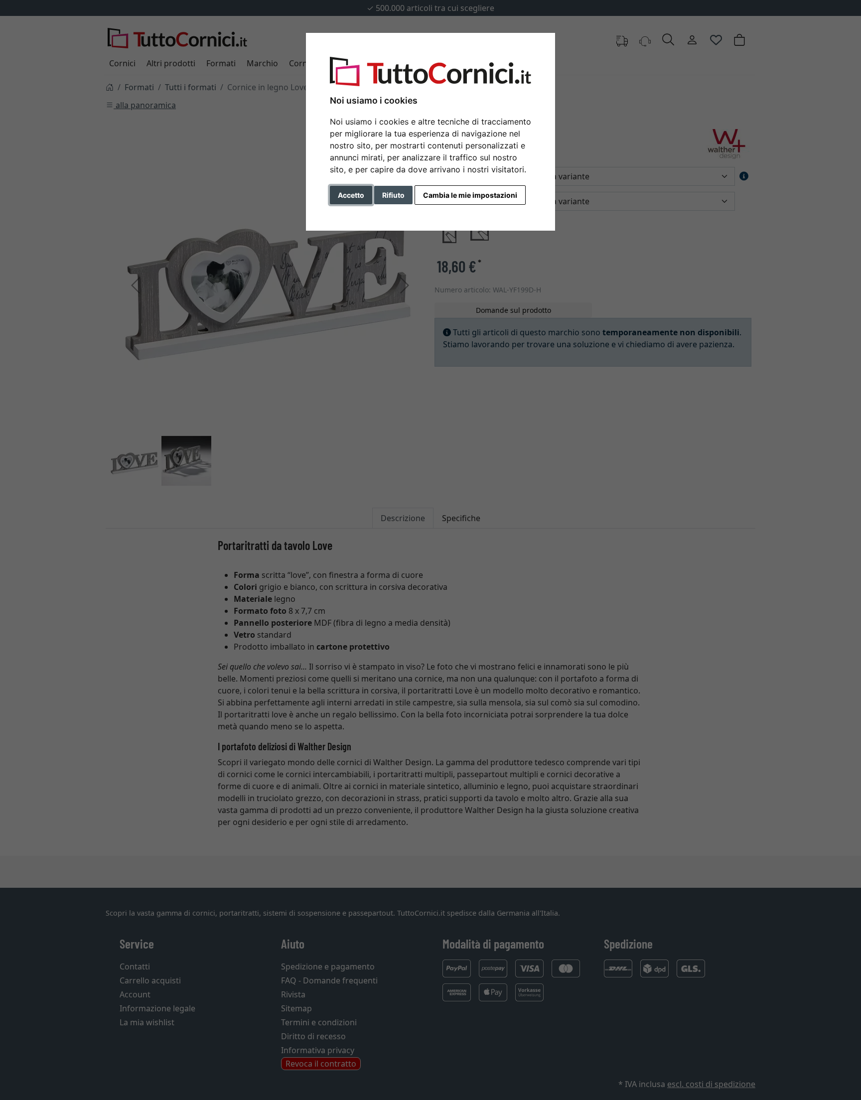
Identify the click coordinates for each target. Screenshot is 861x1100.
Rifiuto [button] (393, 195)
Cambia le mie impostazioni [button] (470, 195)
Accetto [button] (351, 195)
